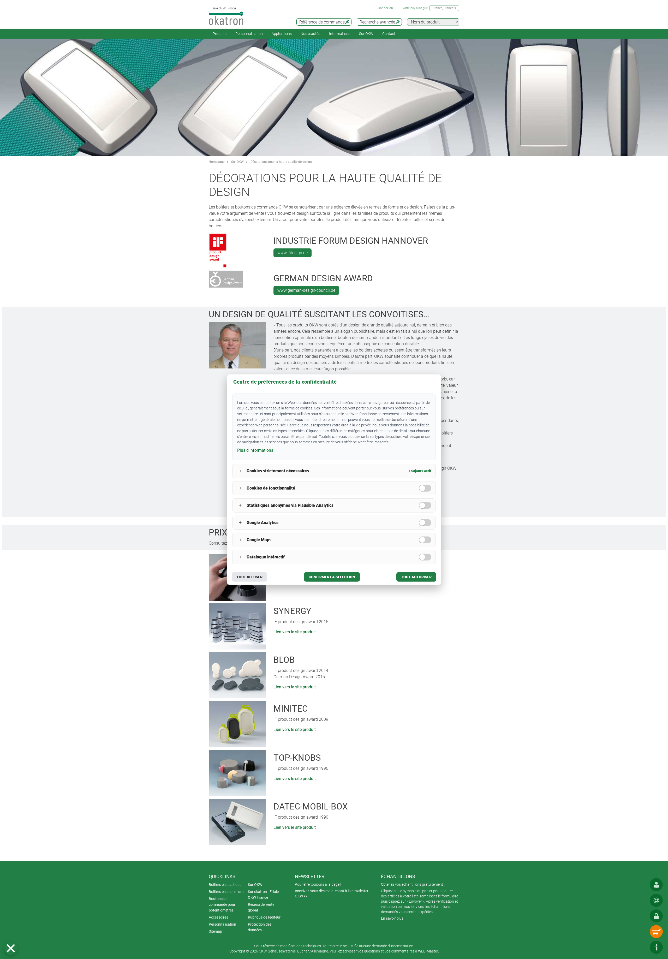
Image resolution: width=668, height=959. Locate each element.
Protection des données (259, 927)
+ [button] (240, 471)
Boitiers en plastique (225, 885)
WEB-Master (428, 951)
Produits (219, 34)
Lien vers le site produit (294, 631)
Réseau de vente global (261, 907)
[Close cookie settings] (10, 948)
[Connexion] (656, 915)
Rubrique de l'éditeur (264, 917)
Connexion (385, 8)
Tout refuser (249, 577)
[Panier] (656, 931)
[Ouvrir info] (656, 947)
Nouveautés (310, 34)
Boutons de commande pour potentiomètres (222, 904)
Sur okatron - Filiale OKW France (263, 895)
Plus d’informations (255, 450)
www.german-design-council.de (306, 290)
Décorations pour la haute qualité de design (281, 162)
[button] (10, 948)
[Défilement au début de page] (640, 947)
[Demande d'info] (656, 900)
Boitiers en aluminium (226, 892)
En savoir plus (392, 918)
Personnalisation (249, 34)
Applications (282, 34)
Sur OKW (366, 34)
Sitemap (215, 931)
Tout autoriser (416, 577)
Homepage (216, 162)
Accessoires (218, 917)
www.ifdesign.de (292, 252)
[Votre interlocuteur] (656, 884)
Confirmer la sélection (332, 577)
